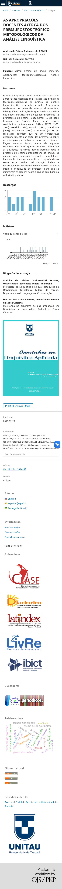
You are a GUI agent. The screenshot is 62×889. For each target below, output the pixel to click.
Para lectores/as (12, 527)
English (11, 498)
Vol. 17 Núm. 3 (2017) (34, 10)
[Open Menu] (3, 3)
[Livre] (24, 651)
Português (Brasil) (17, 508)
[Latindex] (24, 627)
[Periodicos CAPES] (24, 705)
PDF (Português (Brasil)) (19, 405)
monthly (46, 263)
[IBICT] (24, 672)
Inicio (5, 10)
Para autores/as (12, 532)
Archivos (16, 10)
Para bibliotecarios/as (15, 537)
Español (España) (16, 503)
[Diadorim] (24, 608)
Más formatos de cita (15, 454)
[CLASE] (24, 587)
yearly (55, 263)
